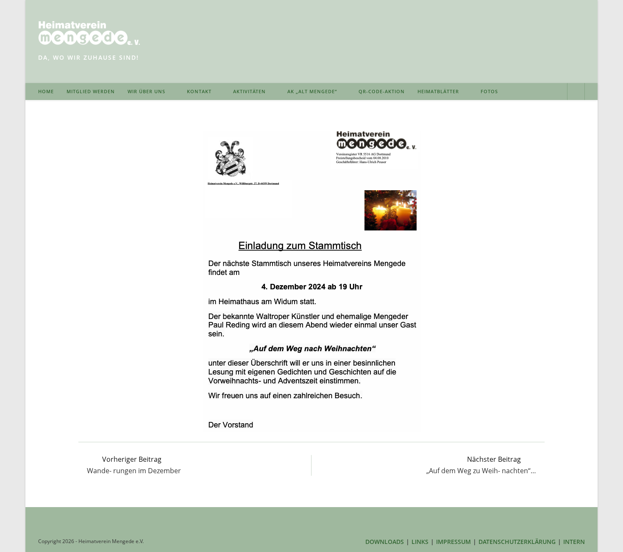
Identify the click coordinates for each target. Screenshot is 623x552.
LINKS (420, 542)
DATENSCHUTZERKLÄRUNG (517, 542)
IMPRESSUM (453, 542)
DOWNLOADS (384, 542)
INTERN (574, 542)
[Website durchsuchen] (576, 92)
